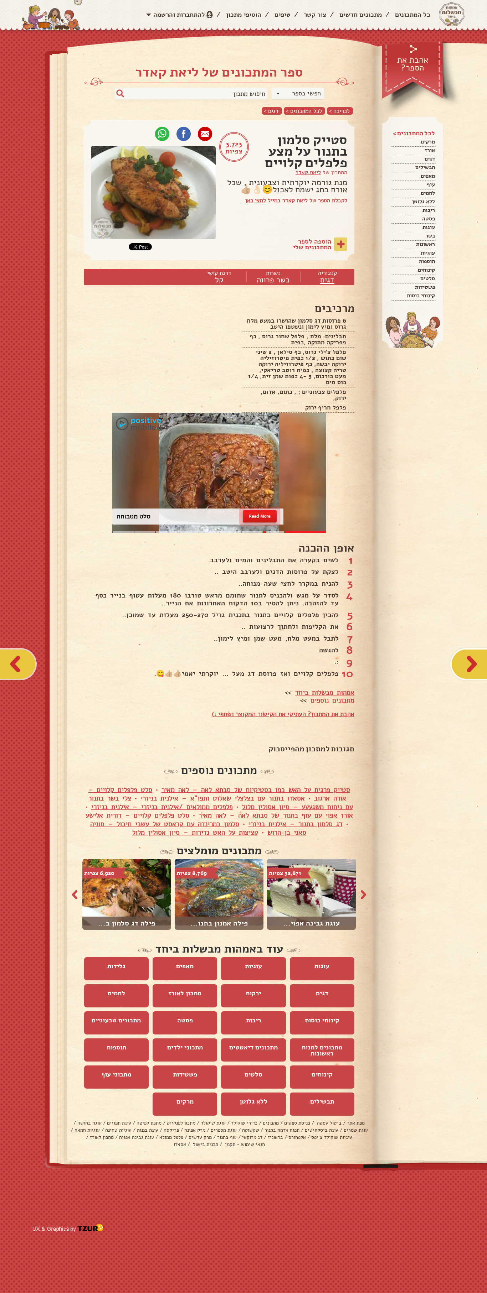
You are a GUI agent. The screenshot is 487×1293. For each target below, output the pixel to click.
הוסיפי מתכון (243, 14)
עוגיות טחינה (118, 1130)
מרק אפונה (194, 1130)
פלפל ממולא (171, 1137)
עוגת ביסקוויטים (321, 1130)
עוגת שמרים (356, 1130)
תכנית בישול (204, 1144)
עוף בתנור (227, 1137)
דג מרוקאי (252, 1137)
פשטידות (425, 287)
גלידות (116, 966)
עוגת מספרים (224, 1130)
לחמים (428, 193)
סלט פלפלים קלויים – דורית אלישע (137, 815)
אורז (430, 150)
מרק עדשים (200, 1137)
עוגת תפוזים (119, 1123)
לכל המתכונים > (304, 111)
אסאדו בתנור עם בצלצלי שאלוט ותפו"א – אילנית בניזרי (222, 798)
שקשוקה (250, 1130)
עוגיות (428, 252)
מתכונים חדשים (360, 14)
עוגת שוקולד (213, 1123)
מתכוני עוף (116, 1074)
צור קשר (315, 14)
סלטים (427, 278)
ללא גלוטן (423, 201)
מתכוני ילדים (185, 1047)
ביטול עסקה (329, 1123)
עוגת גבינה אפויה (136, 1137)
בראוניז (275, 1137)
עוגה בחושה (89, 1123)
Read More (259, 516)
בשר (430, 235)
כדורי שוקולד (244, 1123)
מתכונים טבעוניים (116, 1020)
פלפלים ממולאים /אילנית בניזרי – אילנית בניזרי (162, 807)
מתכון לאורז (184, 993)
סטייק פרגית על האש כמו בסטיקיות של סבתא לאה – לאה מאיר (256, 789)
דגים (430, 158)
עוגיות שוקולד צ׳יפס (331, 1137)
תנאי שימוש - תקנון (244, 1144)
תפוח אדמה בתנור (282, 1130)
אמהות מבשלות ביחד (324, 692)
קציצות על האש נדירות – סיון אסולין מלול (195, 832)
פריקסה (171, 1130)
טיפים (283, 14)
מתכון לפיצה (149, 1123)
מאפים (428, 175)
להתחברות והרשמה (179, 14)
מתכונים (271, 1123)
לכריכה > (339, 111)
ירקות (253, 993)
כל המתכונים (412, 14)
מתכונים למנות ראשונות (322, 1050)
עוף (431, 184)
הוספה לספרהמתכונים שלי (312, 244)
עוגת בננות (147, 1130)
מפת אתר (356, 1123)
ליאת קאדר (308, 172)
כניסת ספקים (297, 1123)
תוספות (427, 261)
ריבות (428, 210)
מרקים (428, 141)
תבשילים (425, 167)
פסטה (428, 218)
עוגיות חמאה (87, 1130)
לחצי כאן (255, 200)
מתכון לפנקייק (181, 1123)
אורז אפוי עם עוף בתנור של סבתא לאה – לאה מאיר (276, 815)
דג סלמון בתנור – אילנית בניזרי (295, 824)
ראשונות (425, 244)
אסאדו (180, 1144)
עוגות (428, 227)
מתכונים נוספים (332, 700)
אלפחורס (297, 1137)
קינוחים (426, 269)
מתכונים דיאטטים (253, 1047)
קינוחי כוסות (421, 295)
